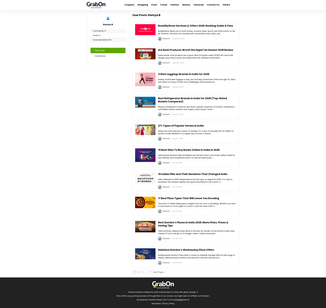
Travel (163, 4)
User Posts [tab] (100, 50)
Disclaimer (156, 303)
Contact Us (213, 4)
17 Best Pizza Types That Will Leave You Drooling (188, 198)
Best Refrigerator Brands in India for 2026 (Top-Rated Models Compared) (192, 100)
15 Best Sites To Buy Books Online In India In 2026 (189, 150)
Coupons (129, 4)
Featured (199, 4)
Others (226, 4)
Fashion (174, 4)
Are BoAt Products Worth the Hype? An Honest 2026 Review (195, 50)
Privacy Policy (168, 303)
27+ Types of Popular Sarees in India (181, 125)
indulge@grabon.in (181, 299)
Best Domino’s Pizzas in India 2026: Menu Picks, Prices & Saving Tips (193, 224)
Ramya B (165, 38)
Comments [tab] (100, 56)
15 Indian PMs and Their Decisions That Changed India (192, 174)
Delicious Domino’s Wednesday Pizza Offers (186, 250)
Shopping (143, 4)
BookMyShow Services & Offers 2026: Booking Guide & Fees (195, 26)
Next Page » (159, 272)
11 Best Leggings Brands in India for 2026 (183, 74)
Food (154, 4)
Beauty (186, 4)
